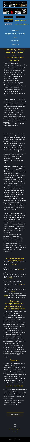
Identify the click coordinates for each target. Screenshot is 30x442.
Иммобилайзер (5, 9)
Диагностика (18, 2)
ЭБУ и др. (12, 2)
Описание (15, 41)
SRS (12, 9)
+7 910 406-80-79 (20, 20)
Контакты (21, 17)
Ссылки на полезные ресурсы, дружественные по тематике (24, 11)
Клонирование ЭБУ (8, 20)
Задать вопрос (8, 17)
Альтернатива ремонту (15, 34)
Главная (5, 2)
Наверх (14, 431)
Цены (15, 37)
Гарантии (15, 44)
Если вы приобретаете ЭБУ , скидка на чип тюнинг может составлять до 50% (15, 295)
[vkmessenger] (15, 425)
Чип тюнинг (18, 9)
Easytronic (24, 2)
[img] (6, 5)
